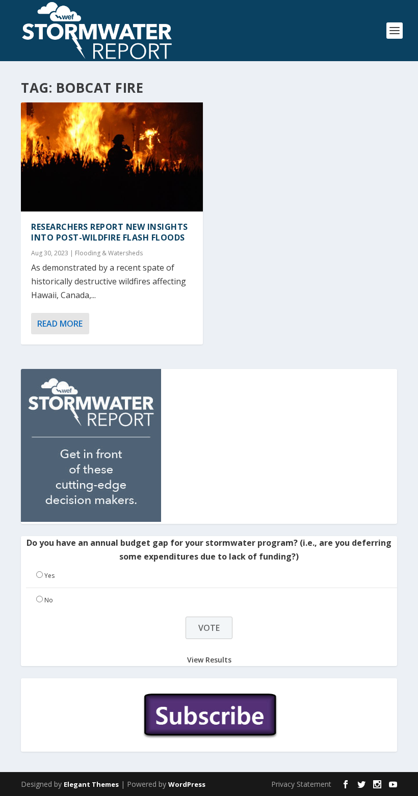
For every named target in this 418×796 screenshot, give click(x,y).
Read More (60, 323)
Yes (49, 575)
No (48, 600)
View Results (209, 660)
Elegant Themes (91, 784)
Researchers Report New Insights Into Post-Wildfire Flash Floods (109, 232)
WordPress (186, 784)
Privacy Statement (301, 784)
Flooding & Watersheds (109, 253)
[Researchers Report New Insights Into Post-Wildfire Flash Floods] (112, 156)
